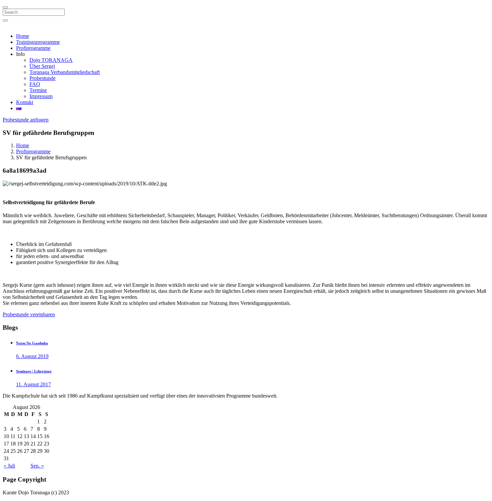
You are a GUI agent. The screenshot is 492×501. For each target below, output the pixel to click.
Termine (38, 90)
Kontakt (24, 102)
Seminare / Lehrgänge (34, 371)
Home (22, 36)
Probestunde (42, 78)
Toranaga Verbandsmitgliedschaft (64, 72)
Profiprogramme (33, 48)
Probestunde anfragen (26, 119)
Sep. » (37, 466)
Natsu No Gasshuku (32, 343)
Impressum (41, 96)
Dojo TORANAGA (51, 60)
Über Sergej (42, 66)
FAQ (34, 84)
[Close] (5, 7)
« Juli (9, 466)
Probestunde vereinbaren (29, 314)
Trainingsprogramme (38, 42)
